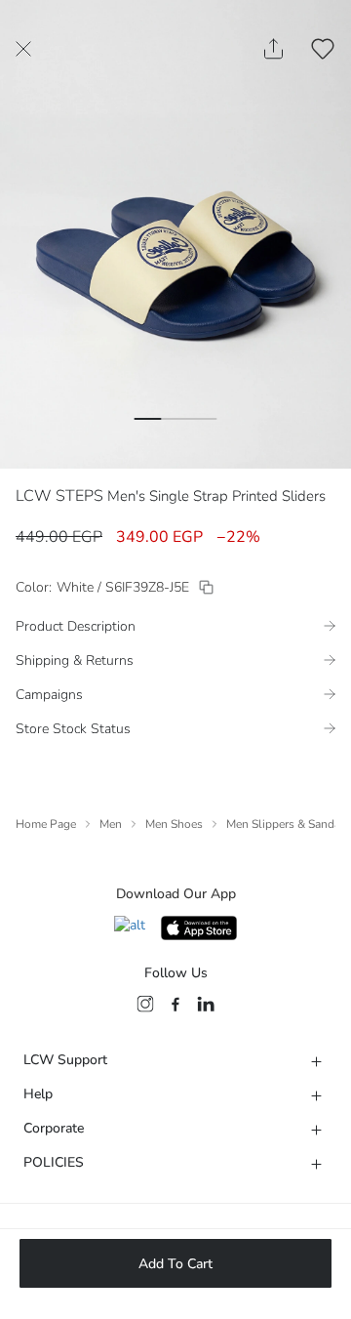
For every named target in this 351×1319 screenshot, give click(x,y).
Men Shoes (174, 824)
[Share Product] (273, 49)
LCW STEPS (59, 496)
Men (110, 824)
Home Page (46, 824)
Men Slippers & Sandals (288, 824)
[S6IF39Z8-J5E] (206, 587)
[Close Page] (23, 49)
